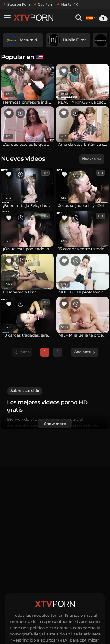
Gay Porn (45, 4)
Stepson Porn (18, 4)
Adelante (82, 352)
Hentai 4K (69, 4)
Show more (55, 423)
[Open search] (78, 18)
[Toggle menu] (7, 18)
